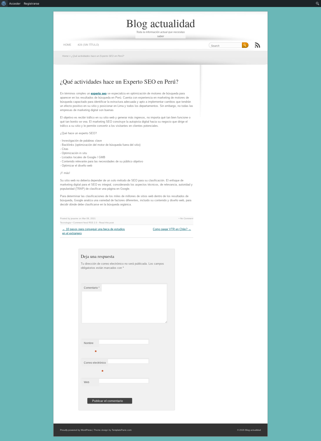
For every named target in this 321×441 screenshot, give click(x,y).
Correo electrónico (95, 363)
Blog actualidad (160, 23)
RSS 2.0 (93, 222)
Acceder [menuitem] (15, 3)
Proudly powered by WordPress (76, 430)
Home (67, 44)
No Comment (186, 218)
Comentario (92, 287)
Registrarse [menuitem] (31, 3)
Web (86, 382)
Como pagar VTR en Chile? (172, 229)
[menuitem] (4, 3)
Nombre (90, 344)
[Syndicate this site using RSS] (257, 45)
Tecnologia (65, 222)
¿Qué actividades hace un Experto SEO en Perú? (119, 81)
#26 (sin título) (88, 44)
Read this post (106, 222)
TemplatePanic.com (121, 430)
